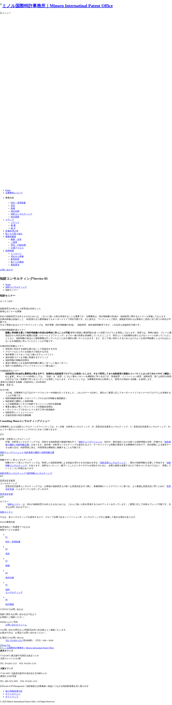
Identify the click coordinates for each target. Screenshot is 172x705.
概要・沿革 (16, 239)
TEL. (14, 640)
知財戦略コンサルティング (39, 473)
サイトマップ (11, 697)
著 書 (13, 225)
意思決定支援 (6, 494)
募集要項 (15, 265)
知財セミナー (14, 504)
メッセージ (16, 253)
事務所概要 (10, 236)
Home (8, 190)
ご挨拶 (14, 242)
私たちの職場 (17, 262)
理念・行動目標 (18, 245)
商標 (13, 208)
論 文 (13, 228)
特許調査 (15, 217)
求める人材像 (17, 256)
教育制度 (15, 259)
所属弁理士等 (11, 231)
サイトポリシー (12, 694)
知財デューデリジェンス (90, 442)
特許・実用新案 (18, 203)
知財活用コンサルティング (113, 462)
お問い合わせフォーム (16, 625)
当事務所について (14, 193)
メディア (9, 220)
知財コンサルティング (21, 214)
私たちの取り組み (14, 234)
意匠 (13, 205)
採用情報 (9, 251)
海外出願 (15, 211)
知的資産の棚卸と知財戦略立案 (39, 452)
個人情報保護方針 (14, 691)
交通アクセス (17, 248)
